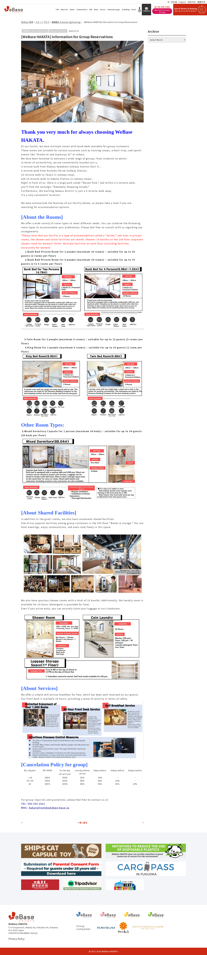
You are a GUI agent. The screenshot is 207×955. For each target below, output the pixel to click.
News (96, 9)
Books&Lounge (114, 9)
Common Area (81, 9)
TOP (57, 9)
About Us (64, 9)
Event (134, 9)
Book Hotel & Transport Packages (162, 11)
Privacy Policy (16, 939)
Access (103, 9)
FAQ (90, 9)
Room (72, 9)
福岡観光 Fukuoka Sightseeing (35, 31)
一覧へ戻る (82, 822)
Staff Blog (126, 9)
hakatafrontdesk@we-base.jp (49, 807)
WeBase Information (58, 31)
